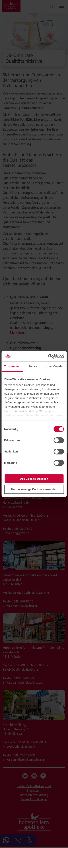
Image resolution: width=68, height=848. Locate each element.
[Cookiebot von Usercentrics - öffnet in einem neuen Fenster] (48, 356)
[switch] (58, 440)
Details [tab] (33, 366)
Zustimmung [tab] (12, 366)
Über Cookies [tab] (55, 366)
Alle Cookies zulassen (34, 478)
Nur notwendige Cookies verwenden (34, 489)
